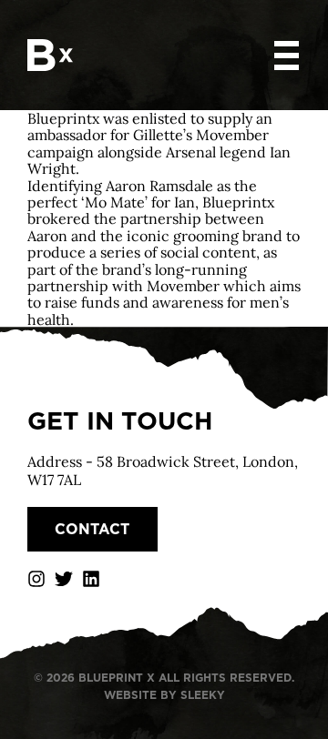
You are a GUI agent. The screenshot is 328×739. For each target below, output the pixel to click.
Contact (92, 529)
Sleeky (202, 695)
